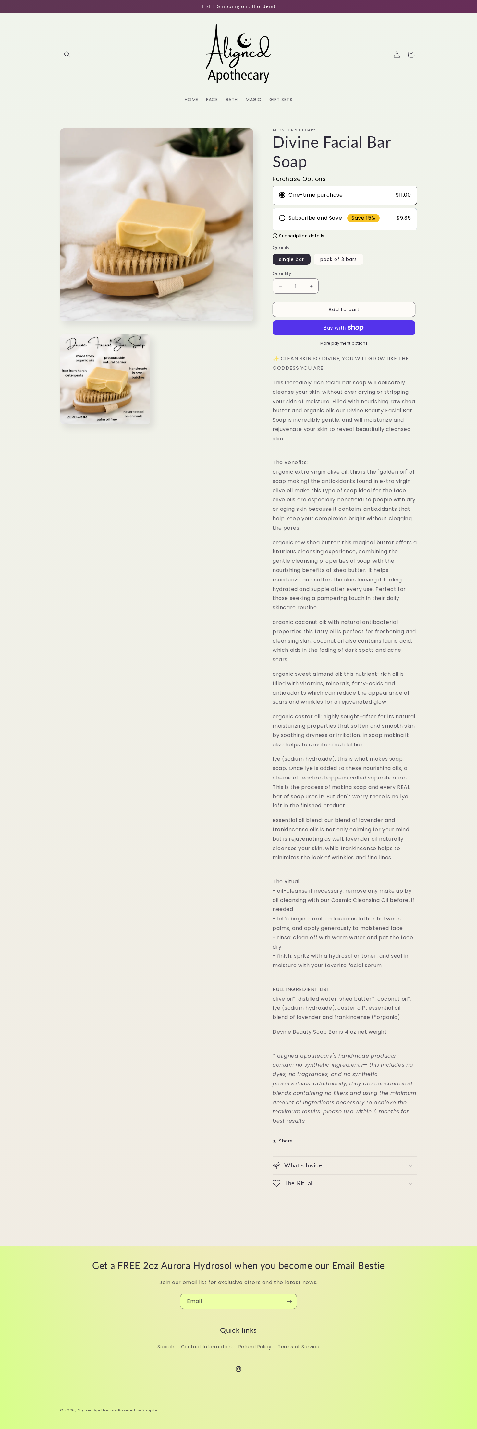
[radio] (345, 195)
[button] (67, 54)
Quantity (282, 273)
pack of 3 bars (338, 259)
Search (166, 1346)
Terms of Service (299, 1346)
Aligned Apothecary (97, 1410)
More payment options (344, 343)
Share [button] (286, 1141)
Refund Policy (255, 1346)
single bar (291, 259)
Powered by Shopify (137, 1410)
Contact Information (206, 1346)
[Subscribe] (289, 1301)
